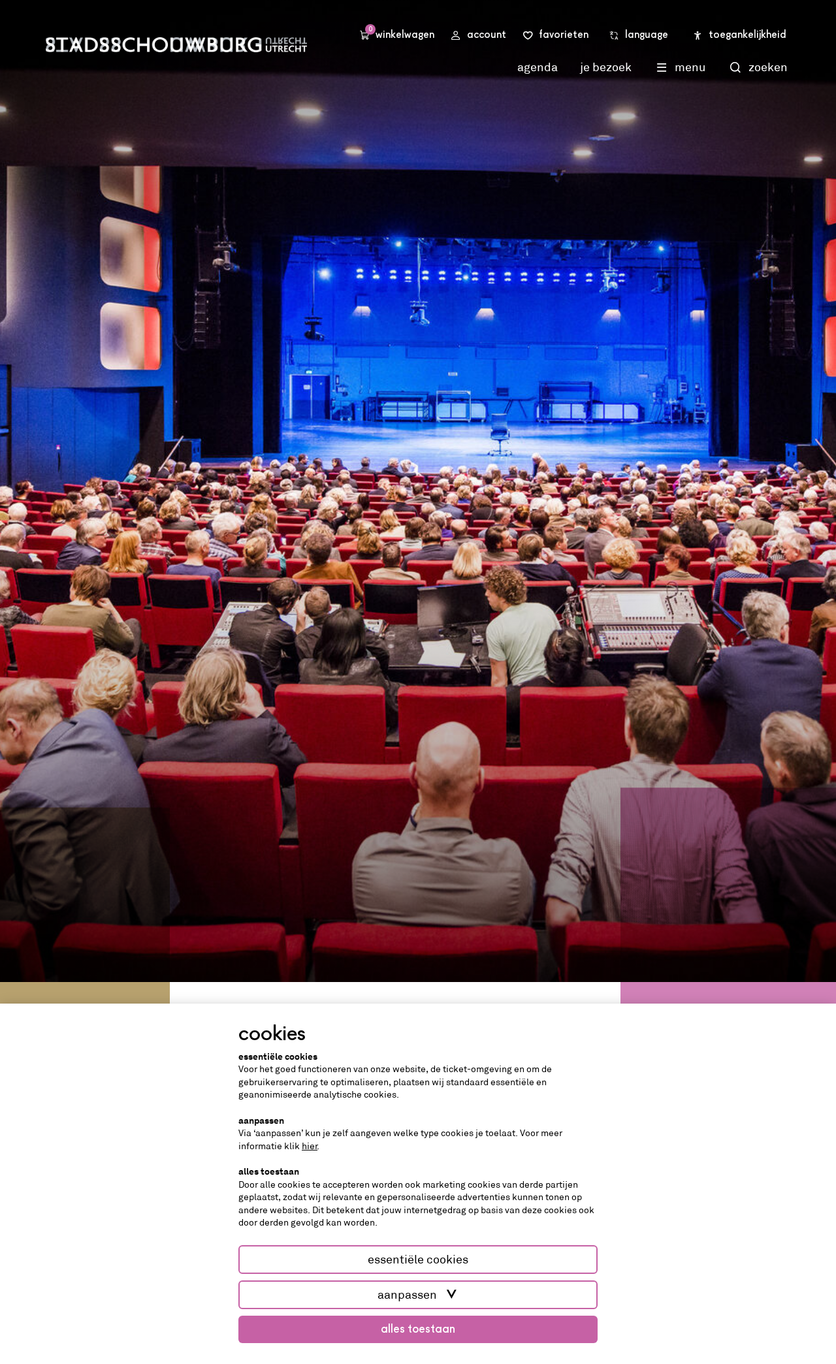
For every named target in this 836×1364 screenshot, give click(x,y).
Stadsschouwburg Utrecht (176, 44)
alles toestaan (418, 1329)
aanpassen (407, 1295)
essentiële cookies (418, 1259)
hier (309, 1146)
